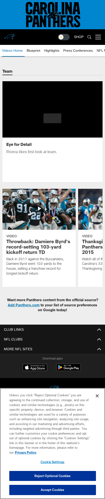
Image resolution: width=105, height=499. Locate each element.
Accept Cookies (52, 490)
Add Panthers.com (24, 305)
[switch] (64, 37)
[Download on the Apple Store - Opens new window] (35, 368)
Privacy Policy (63, 452)
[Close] (97, 400)
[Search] (89, 37)
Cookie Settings (52, 462)
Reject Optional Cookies (52, 476)
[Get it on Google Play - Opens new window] (68, 370)
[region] (52, 446)
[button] (52, 118)
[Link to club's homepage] (10, 35)
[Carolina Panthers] (52, 390)
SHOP (79, 37)
